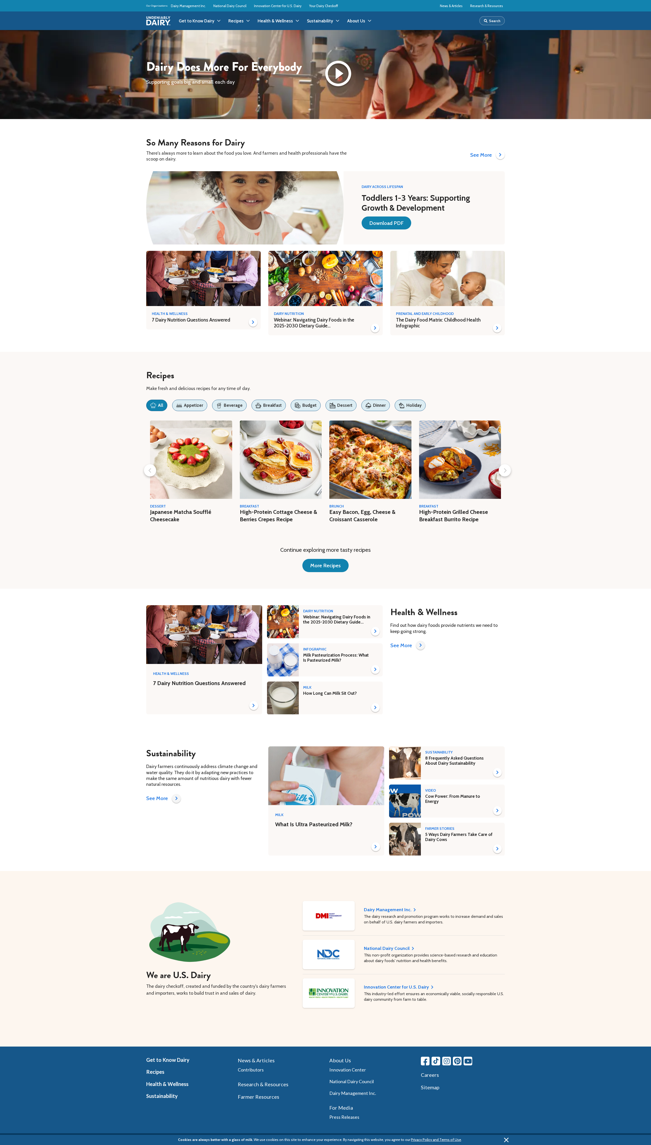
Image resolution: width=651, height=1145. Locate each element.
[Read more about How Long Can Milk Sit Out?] (375, 707)
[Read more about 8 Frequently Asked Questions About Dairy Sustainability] (497, 772)
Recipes (155, 1072)
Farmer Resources (258, 1097)
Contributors (251, 1069)
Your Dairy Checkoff (323, 6)
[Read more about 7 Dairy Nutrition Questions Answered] (253, 322)
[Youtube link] (468, 1061)
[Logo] (158, 21)
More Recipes (325, 565)
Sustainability (162, 1096)
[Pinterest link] (457, 1061)
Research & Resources (486, 6)
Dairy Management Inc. (188, 6)
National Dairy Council (229, 6)
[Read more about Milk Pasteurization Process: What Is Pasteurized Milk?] (375, 669)
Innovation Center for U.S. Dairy (278, 6)
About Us (340, 1060)
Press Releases (344, 1117)
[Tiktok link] (436, 1061)
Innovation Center (347, 1069)
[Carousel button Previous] (150, 470)
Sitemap (430, 1087)
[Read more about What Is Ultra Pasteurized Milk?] (375, 846)
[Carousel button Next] (505, 470)
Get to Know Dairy (167, 1060)
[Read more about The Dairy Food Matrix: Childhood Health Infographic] (497, 328)
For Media (341, 1108)
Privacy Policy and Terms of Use (436, 1139)
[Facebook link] (425, 1061)
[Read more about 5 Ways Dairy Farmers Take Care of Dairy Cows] (497, 848)
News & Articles (451, 6)
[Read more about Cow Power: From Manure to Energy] (497, 810)
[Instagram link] (446, 1061)
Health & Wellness (167, 1084)
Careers (430, 1075)
